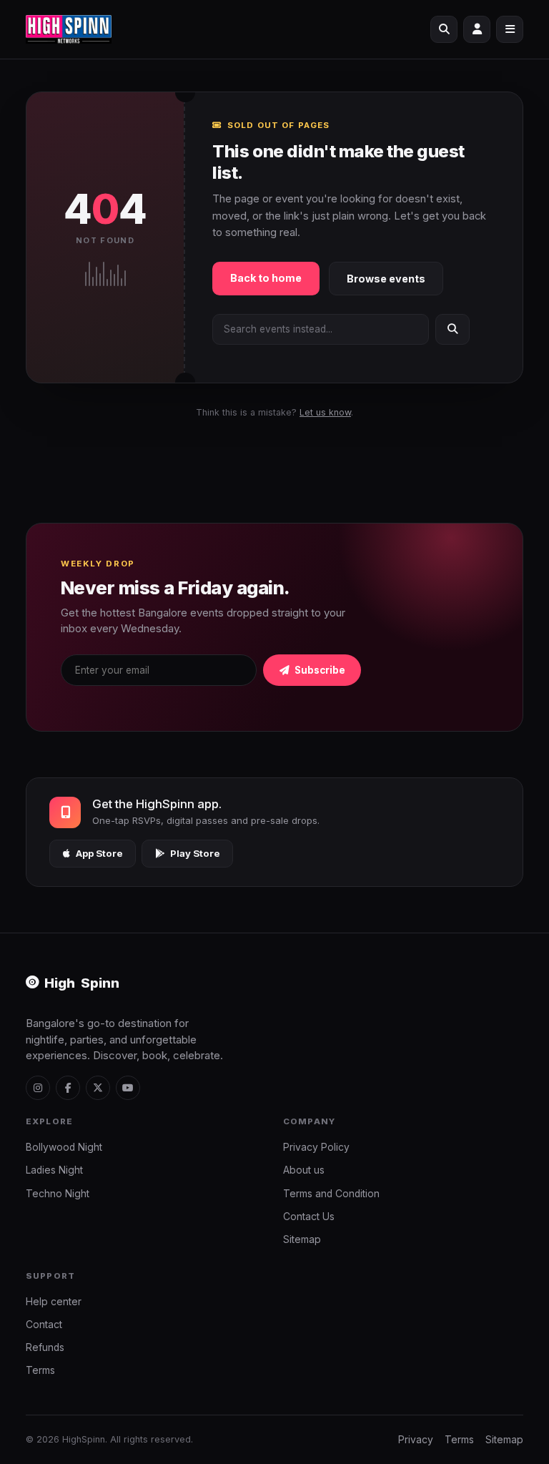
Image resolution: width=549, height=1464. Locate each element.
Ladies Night (54, 1170)
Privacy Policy (316, 1147)
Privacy (415, 1439)
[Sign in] (476, 29)
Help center (53, 1301)
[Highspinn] (69, 29)
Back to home (266, 278)
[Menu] (509, 29)
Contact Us (309, 1216)
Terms (40, 1370)
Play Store (195, 853)
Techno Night (57, 1193)
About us (304, 1170)
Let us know (325, 412)
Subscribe (318, 670)
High (81, 983)
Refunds (45, 1347)
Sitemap (302, 1239)
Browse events (386, 278)
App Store (99, 853)
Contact (44, 1324)
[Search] (444, 29)
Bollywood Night (64, 1147)
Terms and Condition (331, 1193)
